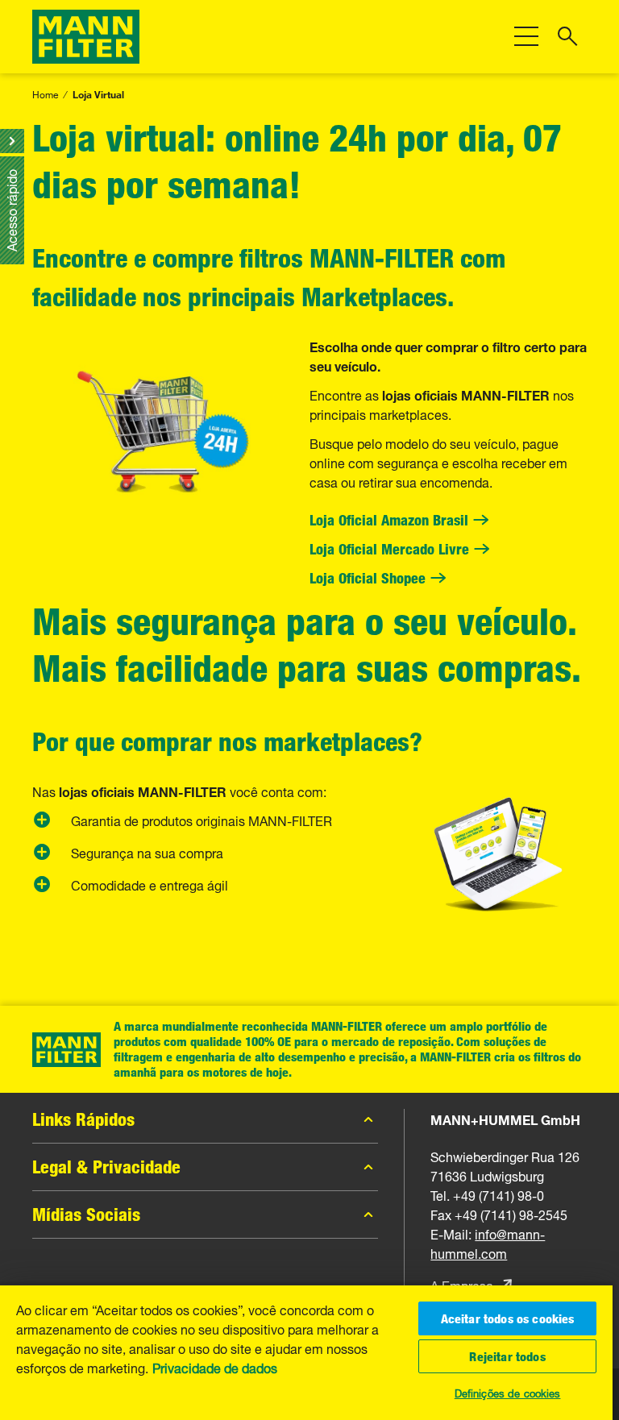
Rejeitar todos (507, 1356)
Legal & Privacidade (106, 1166)
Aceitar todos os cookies (508, 1318)
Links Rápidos (83, 1119)
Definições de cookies (508, 1391)
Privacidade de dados (214, 1367)
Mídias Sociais (86, 1214)
